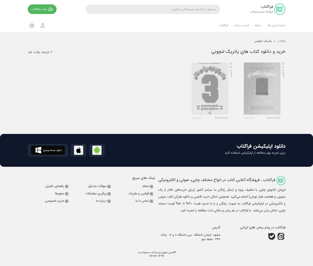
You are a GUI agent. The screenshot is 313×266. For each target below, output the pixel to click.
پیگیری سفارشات (96, 193)
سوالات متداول (97, 186)
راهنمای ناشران (54, 186)
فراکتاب (153, 252)
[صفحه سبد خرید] (32, 25)
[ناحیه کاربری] (42, 25)
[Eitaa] (280, 236)
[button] (276, 25)
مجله (146, 186)
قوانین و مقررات (139, 193)
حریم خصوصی (54, 200)
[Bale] (271, 236)
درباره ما (101, 200)
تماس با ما (142, 200)
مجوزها (59, 193)
